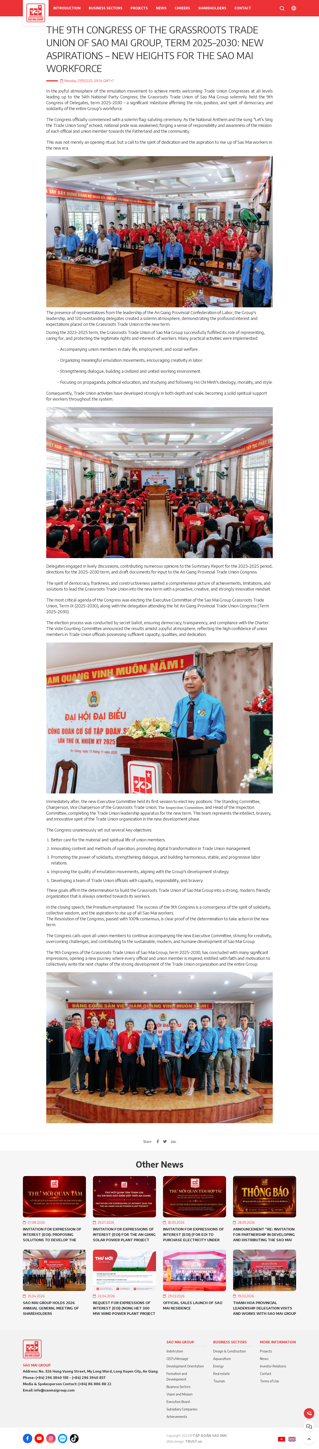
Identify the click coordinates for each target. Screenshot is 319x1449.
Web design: (176, 1441)
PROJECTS (139, 8)
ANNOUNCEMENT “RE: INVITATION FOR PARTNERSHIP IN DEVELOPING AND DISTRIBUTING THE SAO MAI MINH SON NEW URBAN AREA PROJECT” (264, 1235)
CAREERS (182, 8)
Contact (242, 8)
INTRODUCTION (67, 8)
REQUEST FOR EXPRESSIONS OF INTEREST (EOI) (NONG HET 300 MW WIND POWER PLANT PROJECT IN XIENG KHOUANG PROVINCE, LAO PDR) (124, 1308)
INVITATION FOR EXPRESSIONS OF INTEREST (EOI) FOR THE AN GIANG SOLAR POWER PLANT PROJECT (124, 1234)
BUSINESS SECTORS (105, 8)
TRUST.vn (193, 1441)
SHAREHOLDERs (212, 8)
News (161, 8)
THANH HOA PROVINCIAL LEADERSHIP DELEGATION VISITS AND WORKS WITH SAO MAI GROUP (264, 1308)
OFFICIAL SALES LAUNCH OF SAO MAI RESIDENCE (192, 1305)
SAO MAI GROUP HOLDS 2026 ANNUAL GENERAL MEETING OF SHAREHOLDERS (51, 1308)
